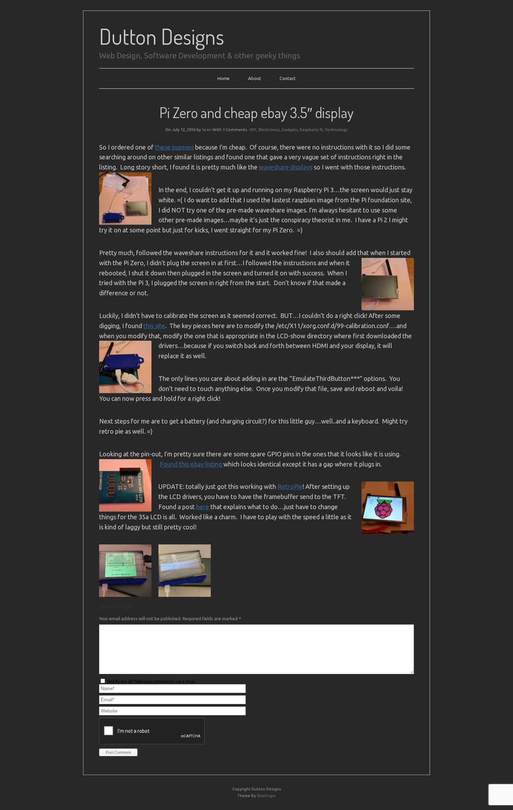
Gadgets (290, 129)
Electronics (269, 129)
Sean (206, 129)
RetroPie (290, 486)
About (254, 78)
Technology (336, 129)
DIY (253, 129)
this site (154, 325)
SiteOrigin (266, 796)
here (203, 506)
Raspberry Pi (311, 129)
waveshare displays (285, 167)
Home (223, 78)
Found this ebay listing (191, 464)
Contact (288, 78)
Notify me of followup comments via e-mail (151, 681)
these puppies (174, 147)
